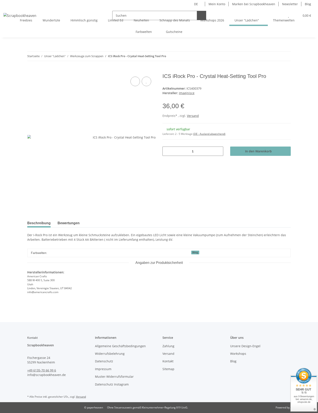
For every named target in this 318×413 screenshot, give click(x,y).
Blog (308, 4)
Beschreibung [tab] (39, 223)
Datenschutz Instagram (112, 384)
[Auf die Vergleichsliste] (135, 81)
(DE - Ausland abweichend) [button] (209, 134)
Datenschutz (104, 361)
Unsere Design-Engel (245, 346)
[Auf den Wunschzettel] (146, 81)
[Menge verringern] (167, 151)
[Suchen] (201, 15)
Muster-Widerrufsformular (114, 376)
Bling (195, 252)
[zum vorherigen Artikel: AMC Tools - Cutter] (276, 56)
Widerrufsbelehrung (110, 354)
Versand (193, 116)
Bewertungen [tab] (69, 223)
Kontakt (167, 361)
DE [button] (196, 4)
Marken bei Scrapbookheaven (253, 4)
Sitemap (168, 369)
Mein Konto (217, 4)
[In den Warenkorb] (30, 70)
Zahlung (168, 346)
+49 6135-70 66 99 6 (41, 370)
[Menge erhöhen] (218, 151)
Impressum (103, 369)
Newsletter (290, 4)
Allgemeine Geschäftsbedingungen (120, 346)
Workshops (238, 354)
